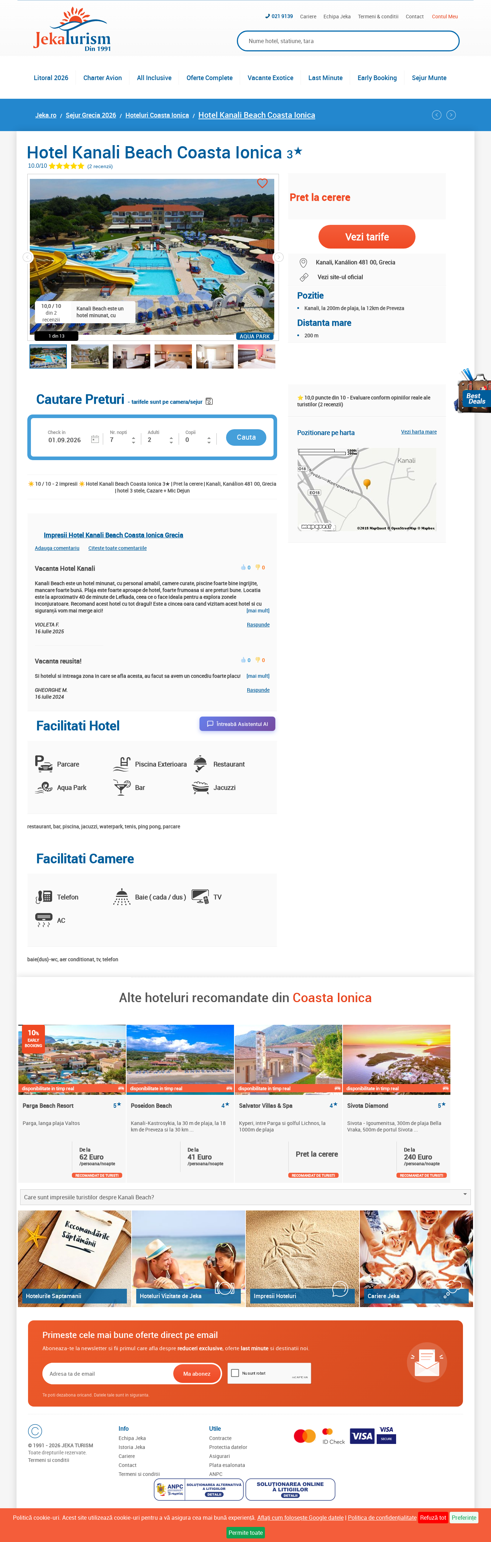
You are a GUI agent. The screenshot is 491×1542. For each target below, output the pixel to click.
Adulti (153, 432)
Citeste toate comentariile (117, 548)
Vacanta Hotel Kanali (65, 568)
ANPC (215, 1474)
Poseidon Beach (180, 1106)
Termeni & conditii (378, 16)
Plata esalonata (227, 1465)
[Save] (210, 400)
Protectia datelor (228, 1447)
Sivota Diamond (396, 1106)
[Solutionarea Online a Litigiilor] (291, 1490)
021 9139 (282, 16)
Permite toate (246, 1533)
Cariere (308, 16)
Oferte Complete (210, 77)
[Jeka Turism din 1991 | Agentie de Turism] (72, 49)
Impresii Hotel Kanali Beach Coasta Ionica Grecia (113, 535)
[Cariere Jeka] (416, 1258)
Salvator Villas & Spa (288, 1106)
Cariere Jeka (384, 1296)
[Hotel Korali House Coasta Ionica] (451, 115)
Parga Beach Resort (72, 1106)
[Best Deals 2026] (472, 390)
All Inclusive (154, 77)
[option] (72, 1104)
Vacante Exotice (270, 77)
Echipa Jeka (337, 16)
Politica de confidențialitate (382, 1518)
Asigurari (219, 1456)
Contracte (220, 1438)
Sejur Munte (429, 77)
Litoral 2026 (51, 77)
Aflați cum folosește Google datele (300, 1518)
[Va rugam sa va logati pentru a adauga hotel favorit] (262, 184)
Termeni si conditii (48, 1460)
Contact (415, 16)
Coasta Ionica (332, 997)
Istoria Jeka (132, 1447)
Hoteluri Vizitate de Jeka (171, 1296)
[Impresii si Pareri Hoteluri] (302, 1258)
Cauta (246, 437)
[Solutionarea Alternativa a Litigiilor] (200, 1490)
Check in (56, 432)
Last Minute (325, 77)
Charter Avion (102, 77)
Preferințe (464, 1518)
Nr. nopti (118, 432)
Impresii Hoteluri (275, 1296)
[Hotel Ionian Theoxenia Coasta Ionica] (436, 115)
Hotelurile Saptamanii (53, 1296)
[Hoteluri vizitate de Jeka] (188, 1258)
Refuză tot (433, 1518)
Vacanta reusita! (58, 661)
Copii (190, 432)
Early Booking (377, 77)
